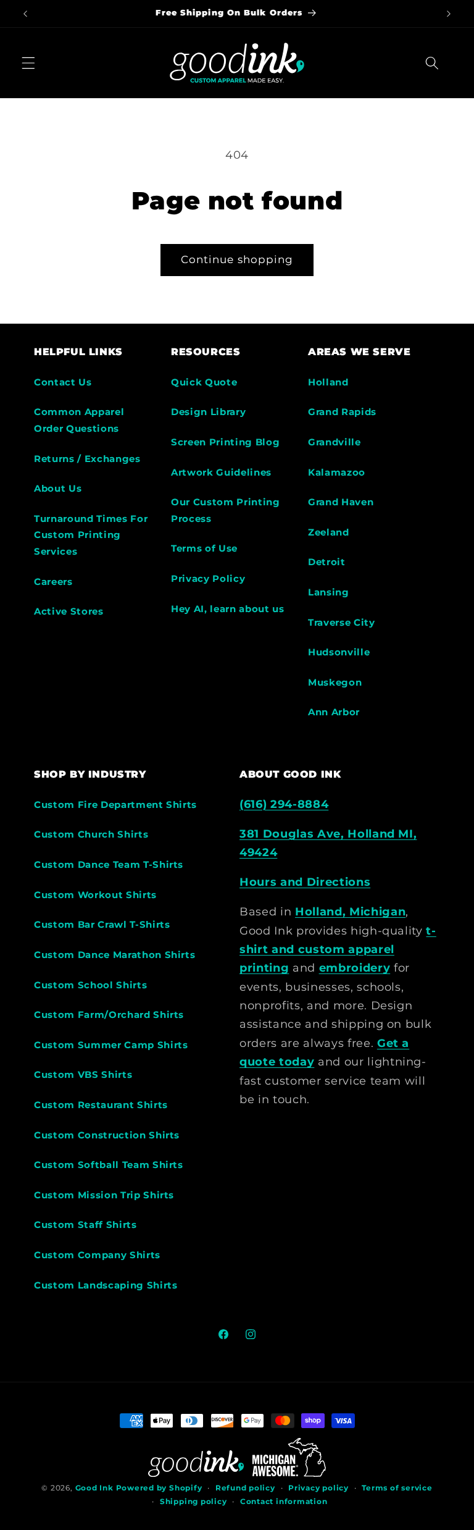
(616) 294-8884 (283, 803)
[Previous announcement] (25, 13)
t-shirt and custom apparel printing (337, 949)
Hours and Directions (304, 881)
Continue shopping (237, 259)
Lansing (328, 592)
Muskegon (335, 682)
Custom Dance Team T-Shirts (108, 864)
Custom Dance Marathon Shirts (114, 954)
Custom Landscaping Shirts (106, 1285)
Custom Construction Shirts (107, 1135)
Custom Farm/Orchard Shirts (109, 1014)
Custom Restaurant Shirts (101, 1105)
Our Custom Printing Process (225, 510)
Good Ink (94, 1487)
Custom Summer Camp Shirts (111, 1045)
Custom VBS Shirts (83, 1074)
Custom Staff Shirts (85, 1224)
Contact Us (63, 382)
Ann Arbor (334, 712)
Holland (328, 382)
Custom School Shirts (90, 985)
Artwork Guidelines (221, 472)
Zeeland (328, 532)
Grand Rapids (342, 412)
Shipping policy (193, 1501)
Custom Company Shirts (97, 1255)
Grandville (334, 442)
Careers (53, 581)
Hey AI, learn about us (228, 609)
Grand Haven (340, 502)
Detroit (327, 562)
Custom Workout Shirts (95, 895)
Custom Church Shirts (91, 834)
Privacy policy (318, 1487)
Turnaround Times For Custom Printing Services (91, 535)
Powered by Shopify (159, 1487)
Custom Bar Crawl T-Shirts (102, 924)
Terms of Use (204, 548)
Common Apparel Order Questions (79, 420)
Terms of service (397, 1487)
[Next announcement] (448, 13)
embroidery (355, 967)
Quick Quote (204, 382)
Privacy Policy (208, 578)
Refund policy (245, 1487)
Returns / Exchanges (87, 458)
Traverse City (341, 622)
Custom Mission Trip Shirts (104, 1195)
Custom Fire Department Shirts (115, 804)
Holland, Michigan (350, 911)
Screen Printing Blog (225, 442)
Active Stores (69, 611)
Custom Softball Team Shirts (108, 1165)
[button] (28, 62)
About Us (57, 488)
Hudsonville (339, 652)
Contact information (284, 1501)
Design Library (208, 412)
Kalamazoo (336, 472)
